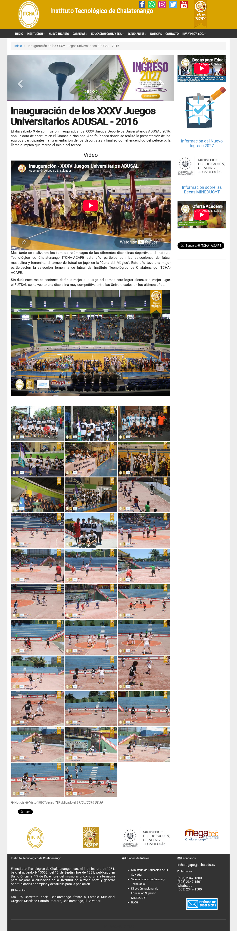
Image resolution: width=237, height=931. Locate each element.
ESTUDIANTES (136, 33)
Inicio (18, 46)
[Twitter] (173, 4)
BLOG (134, 902)
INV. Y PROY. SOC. (193, 33)
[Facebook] (142, 4)
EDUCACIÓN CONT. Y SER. (106, 33)
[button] (19, 78)
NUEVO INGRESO (59, 33)
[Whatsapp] (152, 4)
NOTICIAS (156, 33)
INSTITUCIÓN (35, 33)
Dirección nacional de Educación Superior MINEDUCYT (144, 893)
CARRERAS (79, 33)
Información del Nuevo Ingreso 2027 (202, 143)
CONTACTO (172, 33)
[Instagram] (162, 4)
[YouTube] (184, 4)
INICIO (19, 33)
